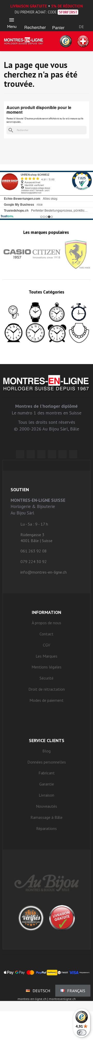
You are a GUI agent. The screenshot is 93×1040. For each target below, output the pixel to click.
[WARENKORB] (58, 21)
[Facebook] (31, 454)
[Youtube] (73, 454)
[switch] (81, 1032)
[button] (35, 21)
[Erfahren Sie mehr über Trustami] (7, 216)
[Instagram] (41, 454)
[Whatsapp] (62, 454)
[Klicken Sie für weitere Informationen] (46, 195)
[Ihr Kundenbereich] (81, 20)
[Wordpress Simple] (20, 454)
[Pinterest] (52, 454)
